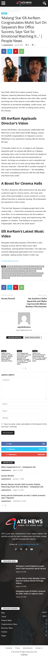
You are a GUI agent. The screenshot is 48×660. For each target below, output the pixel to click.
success (33, 275)
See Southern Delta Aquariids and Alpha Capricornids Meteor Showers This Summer (36, 302)
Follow (42, 449)
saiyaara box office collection (13, 273)
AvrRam (10, 266)
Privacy (17, 648)
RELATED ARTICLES (14, 337)
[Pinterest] (15, 51)
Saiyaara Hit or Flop (9, 275)
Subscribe (41, 454)
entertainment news (18, 269)
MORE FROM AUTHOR (32, 337)
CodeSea (24, 655)
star (27, 275)
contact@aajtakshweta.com (28, 544)
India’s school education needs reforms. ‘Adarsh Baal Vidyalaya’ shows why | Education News (7, 357)
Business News (7, 628)
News (13, 271)
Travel (9, 9)
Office (19, 271)
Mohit (39, 269)
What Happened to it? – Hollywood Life (18, 467)
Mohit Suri (6, 271)
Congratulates (24, 266)
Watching (6, 278)
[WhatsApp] (21, 51)
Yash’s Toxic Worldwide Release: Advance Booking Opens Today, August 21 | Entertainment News (39, 357)
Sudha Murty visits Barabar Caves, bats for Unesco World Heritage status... (31, 580)
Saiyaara (32, 271)
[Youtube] (32, 550)
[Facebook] (3, 51)
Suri (39, 275)
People (25, 271)
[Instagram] (21, 550)
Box (16, 266)
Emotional (6, 269)
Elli (32, 266)
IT (27, 269)
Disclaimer (9, 648)
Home (3, 9)
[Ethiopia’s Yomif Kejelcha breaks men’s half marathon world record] (7, 569)
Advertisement (28, 648)
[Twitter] (9, 51)
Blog (3, 613)
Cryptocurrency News (9, 624)
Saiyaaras (21, 275)
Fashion (4, 632)
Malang (32, 269)
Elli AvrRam (39, 266)
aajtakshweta (8, 45)
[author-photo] (24, 318)
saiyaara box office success (33, 273)
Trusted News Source (10, 261)
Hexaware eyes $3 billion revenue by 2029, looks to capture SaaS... (30, 592)
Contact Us (39, 648)
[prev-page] (22, 368)
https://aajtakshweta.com (24, 330)
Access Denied (8, 298)
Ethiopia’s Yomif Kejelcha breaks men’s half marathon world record (31, 567)
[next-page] (25, 368)
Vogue (3, 636)
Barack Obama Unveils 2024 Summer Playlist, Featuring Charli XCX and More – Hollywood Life (22, 485)
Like (43, 444)
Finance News (6, 620)
